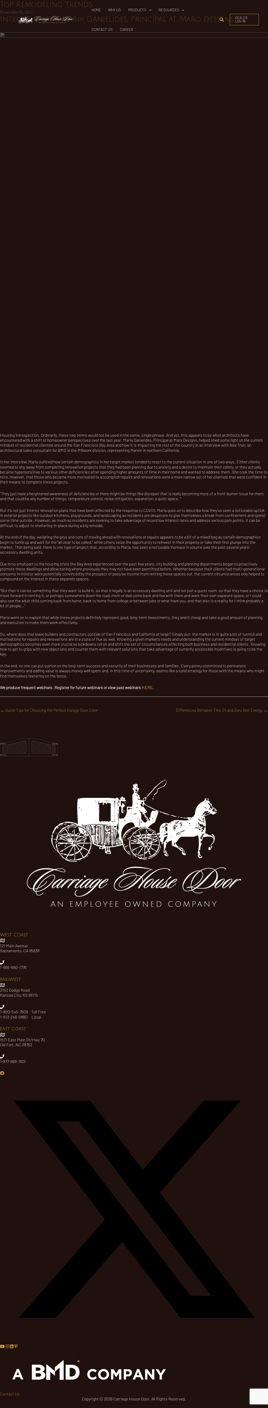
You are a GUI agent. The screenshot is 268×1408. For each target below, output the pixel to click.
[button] (149, 10)
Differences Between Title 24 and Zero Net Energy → (221, 710)
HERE (147, 687)
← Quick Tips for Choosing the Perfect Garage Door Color (49, 710)
